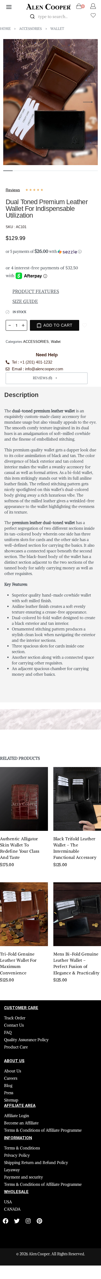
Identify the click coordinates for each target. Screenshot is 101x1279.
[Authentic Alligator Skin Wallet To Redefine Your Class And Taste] (24, 799)
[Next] (88, 102)
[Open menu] (9, 7)
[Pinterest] (39, 1221)
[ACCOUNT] (93, 6)
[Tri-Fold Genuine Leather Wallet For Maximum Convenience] (24, 914)
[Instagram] (28, 1221)
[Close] (77, 17)
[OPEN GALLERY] (50, 102)
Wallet (57, 28)
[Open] (93, 15)
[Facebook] (5, 1221)
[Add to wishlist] (84, 325)
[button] (47, 250)
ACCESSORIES (30, 28)
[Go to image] (8, 170)
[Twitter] (17, 1221)
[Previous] (13, 102)
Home (5, 28)
